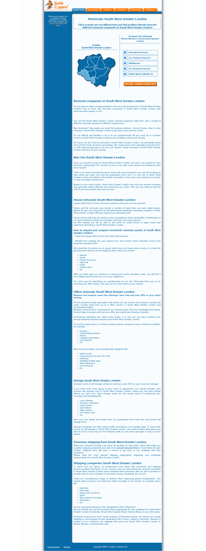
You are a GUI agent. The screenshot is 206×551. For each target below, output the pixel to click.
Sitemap (67, 547)
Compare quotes (79, 10)
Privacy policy (136, 10)
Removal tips (93, 10)
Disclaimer (122, 10)
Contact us (150, 10)
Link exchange (54, 547)
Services (107, 10)
